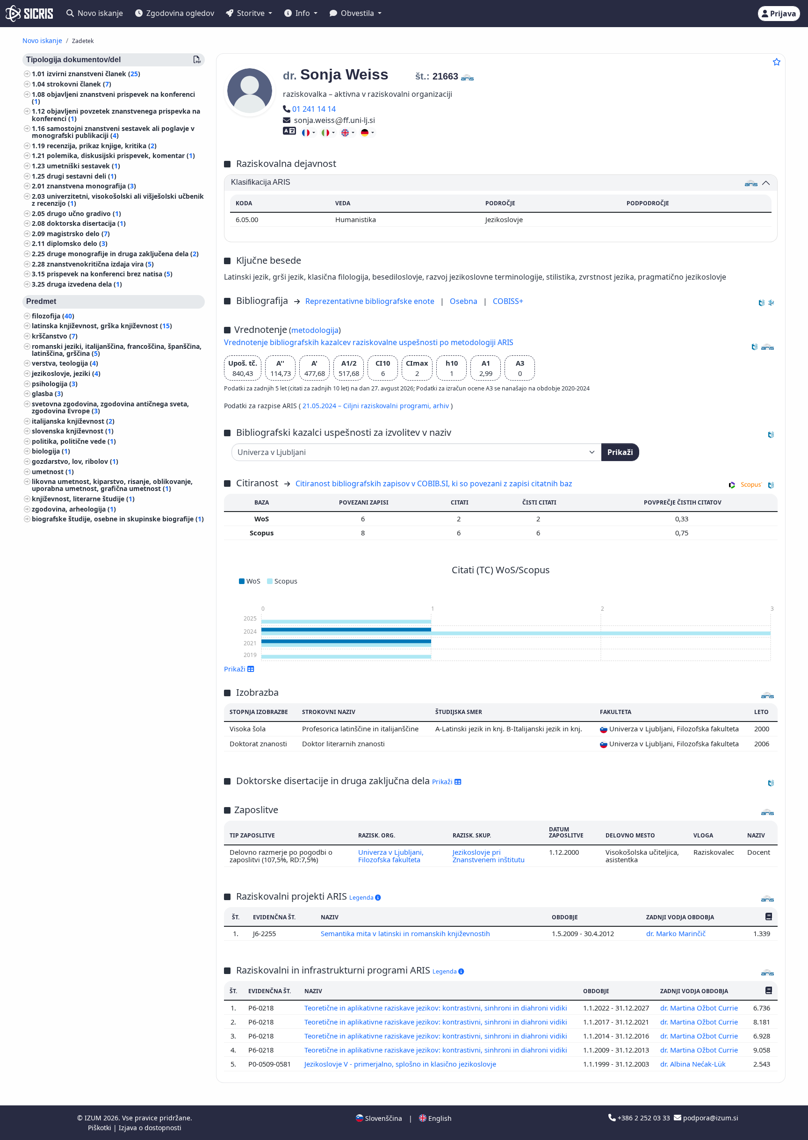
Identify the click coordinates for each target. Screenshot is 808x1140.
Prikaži (620, 452)
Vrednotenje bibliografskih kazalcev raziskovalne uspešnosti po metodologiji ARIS (368, 342)
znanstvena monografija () (91, 186)
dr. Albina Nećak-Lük (694, 1063)
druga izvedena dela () (84, 284)
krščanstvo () (55, 336)
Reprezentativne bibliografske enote (370, 301)
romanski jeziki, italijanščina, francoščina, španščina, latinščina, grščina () (117, 350)
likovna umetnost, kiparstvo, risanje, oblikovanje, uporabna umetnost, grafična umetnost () (112, 485)
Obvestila (357, 13)
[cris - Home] (29, 13)
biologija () (51, 451)
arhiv (442, 405)
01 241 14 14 (314, 109)
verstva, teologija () (65, 363)
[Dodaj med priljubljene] (776, 62)
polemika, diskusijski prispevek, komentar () (121, 156)
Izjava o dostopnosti (150, 1127)
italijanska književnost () (73, 421)
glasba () (47, 394)
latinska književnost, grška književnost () (102, 326)
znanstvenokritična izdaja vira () (100, 264)
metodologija (315, 330)
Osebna (464, 301)
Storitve (251, 13)
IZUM (94, 1117)
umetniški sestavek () (83, 166)
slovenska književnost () (73, 431)
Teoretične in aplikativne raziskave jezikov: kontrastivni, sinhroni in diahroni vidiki (436, 1007)
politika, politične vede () (74, 441)
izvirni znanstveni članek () (93, 74)
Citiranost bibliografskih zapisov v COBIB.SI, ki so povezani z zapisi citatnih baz (434, 483)
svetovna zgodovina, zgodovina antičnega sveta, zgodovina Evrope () (110, 408)
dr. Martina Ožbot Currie (700, 1007)
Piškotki (100, 1127)
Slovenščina (382, 1118)
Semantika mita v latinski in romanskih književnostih (406, 933)
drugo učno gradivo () (84, 213)
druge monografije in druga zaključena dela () (123, 254)
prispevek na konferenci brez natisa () (110, 274)
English (439, 1118)
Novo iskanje (99, 13)
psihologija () (55, 383)
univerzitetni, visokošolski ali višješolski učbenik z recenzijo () (118, 200)
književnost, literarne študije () (83, 499)
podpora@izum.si (709, 1117)
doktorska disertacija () (86, 223)
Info (303, 13)
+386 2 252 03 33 (644, 1117)
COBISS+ (508, 301)
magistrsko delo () (78, 234)
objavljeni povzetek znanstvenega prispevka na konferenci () (116, 115)
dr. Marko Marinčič (676, 933)
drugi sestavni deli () (81, 176)
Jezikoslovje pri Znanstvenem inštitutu (489, 855)
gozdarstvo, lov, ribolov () (75, 461)
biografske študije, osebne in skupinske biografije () (118, 519)
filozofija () (53, 316)
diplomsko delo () (77, 243)
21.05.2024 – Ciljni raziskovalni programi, (368, 405)
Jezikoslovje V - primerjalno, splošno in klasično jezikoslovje (401, 1063)
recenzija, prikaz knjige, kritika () (102, 146)
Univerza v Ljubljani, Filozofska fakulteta (391, 855)
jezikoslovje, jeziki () (66, 373)
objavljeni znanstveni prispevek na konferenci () (113, 98)
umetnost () (53, 471)
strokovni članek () (79, 84)
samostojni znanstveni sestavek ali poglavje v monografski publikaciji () (113, 132)
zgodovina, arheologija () (74, 509)
